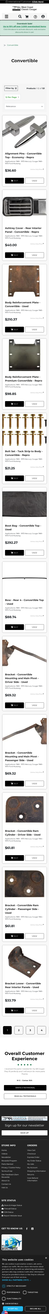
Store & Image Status (13, 1205)
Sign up (24, 1133)
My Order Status (34, 1161)
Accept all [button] (13, 1309)
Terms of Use (6, 1171)
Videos (4, 1154)
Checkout (31, 1154)
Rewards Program (9, 1161)
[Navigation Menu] (6, 16)
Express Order (33, 1157)
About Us (5, 1181)
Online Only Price (36, 169)
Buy (16, 180)
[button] (7, 1030)
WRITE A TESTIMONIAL (25, 1088)
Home (4, 1150)
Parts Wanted (7, 1164)
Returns (30, 1175)
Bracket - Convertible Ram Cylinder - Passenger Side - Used (22, 909)
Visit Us (4, 1188)
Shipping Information (36, 1171)
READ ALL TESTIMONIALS (25, 1096)
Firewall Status (10, 1209)
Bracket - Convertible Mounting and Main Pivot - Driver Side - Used (22, 678)
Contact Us (6, 1184)
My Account (32, 1168)
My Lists (30, 1164)
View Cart (31, 1150)
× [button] (46, 1258)
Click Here (38, 2)
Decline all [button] (35, 1309)
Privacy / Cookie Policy (10, 1168)
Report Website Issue (12, 1216)
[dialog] (24, 1284)
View (34, 181)
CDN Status (8, 1212)
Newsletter (6, 1157)
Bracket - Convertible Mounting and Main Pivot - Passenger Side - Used (22, 756)
